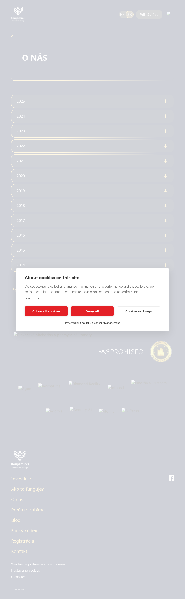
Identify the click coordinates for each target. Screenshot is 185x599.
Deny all (92, 311)
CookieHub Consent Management (100, 322)
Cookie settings (138, 311)
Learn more (33, 298)
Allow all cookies (46, 311)
